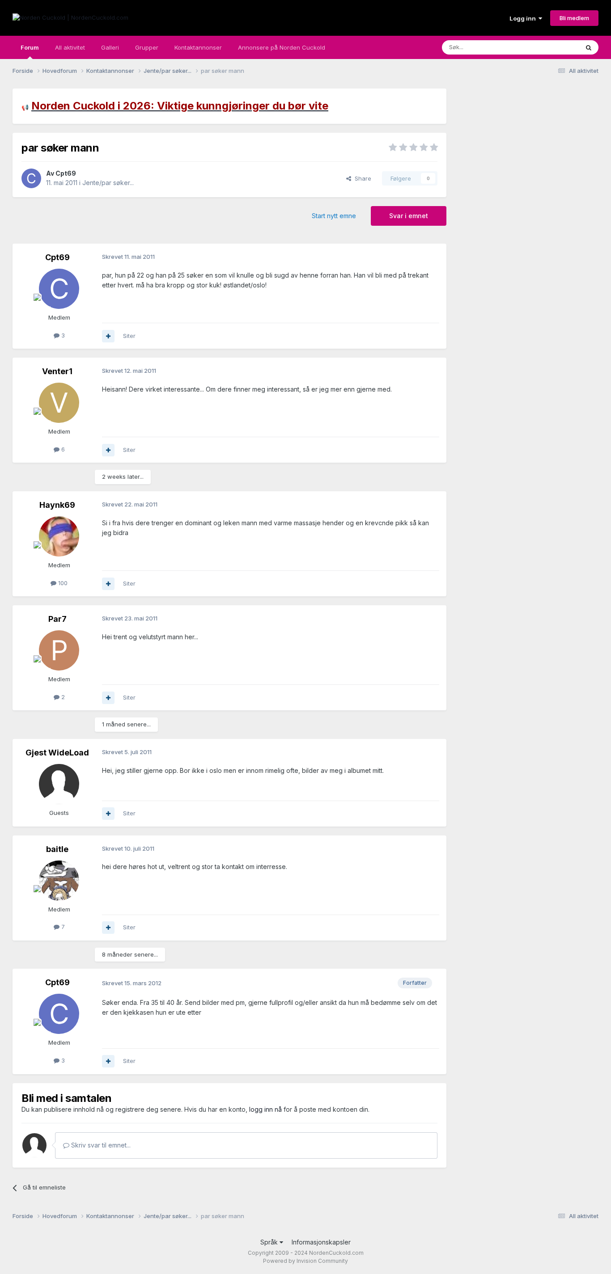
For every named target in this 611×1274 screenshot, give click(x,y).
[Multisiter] (108, 336)
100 (62, 582)
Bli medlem (574, 17)
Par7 (57, 619)
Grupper (146, 47)
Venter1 (57, 371)
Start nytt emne (334, 215)
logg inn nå (265, 1109)
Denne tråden (549, 47)
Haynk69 (57, 505)
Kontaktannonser (198, 47)
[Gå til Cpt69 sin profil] (31, 178)
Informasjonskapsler (321, 1242)
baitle (57, 849)
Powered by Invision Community (305, 1260)
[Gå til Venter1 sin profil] (59, 403)
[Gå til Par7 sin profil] (59, 650)
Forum (30, 47)
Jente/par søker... (108, 182)
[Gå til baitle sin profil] (59, 881)
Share (361, 178)
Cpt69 (65, 173)
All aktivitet (70, 47)
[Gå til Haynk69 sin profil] (59, 536)
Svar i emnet (408, 215)
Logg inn (524, 18)
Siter (129, 335)
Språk (270, 1242)
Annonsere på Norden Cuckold (281, 47)
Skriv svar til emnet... (100, 1145)
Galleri (110, 47)
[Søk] (588, 47)
